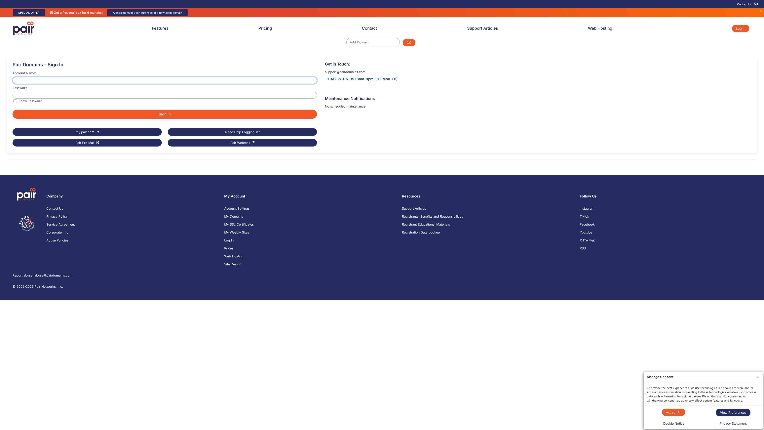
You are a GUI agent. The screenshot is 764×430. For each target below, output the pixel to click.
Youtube (586, 232)
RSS (583, 248)
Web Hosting (600, 28)
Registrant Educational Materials (426, 224)
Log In (740, 28)
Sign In (165, 114)
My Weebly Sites (236, 232)
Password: (20, 88)
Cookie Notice (673, 423)
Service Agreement (60, 224)
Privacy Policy (57, 216)
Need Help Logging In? (242, 132)
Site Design (232, 264)
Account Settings (236, 208)
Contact (369, 28)
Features (160, 28)
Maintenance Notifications (350, 98)
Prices (228, 248)
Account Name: (24, 73)
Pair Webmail (240, 143)
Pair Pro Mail (85, 143)
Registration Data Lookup (421, 232)
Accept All (673, 412)
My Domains (233, 216)
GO (409, 43)
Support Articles (482, 28)
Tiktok (584, 216)
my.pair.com (85, 132)
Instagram (587, 208)
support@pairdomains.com (345, 72)
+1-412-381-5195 (339, 79)
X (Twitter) (587, 240)
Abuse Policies (57, 240)
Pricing (265, 28)
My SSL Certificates (239, 224)
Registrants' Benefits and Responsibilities (432, 216)
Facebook (587, 224)
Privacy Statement (733, 423)
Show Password (30, 101)
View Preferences (733, 412)
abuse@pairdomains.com (53, 275)
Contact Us (744, 4)
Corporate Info (57, 232)
